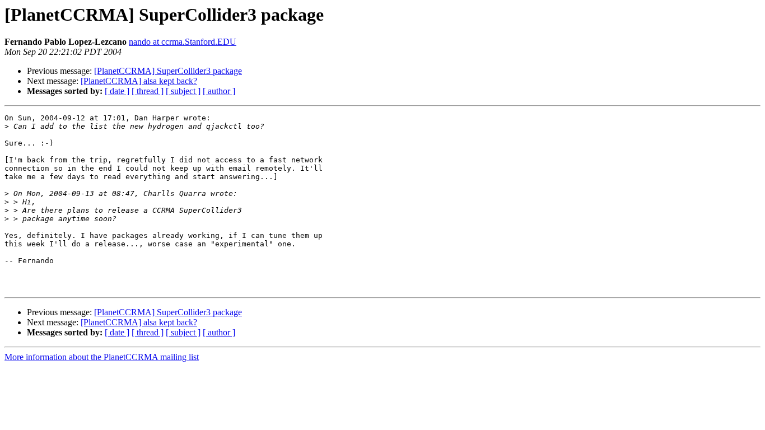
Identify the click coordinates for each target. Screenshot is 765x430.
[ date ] (117, 91)
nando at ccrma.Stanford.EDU (182, 41)
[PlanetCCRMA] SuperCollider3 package (168, 71)
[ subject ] (183, 91)
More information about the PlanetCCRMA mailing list (101, 357)
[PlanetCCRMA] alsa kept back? (139, 81)
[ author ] (219, 91)
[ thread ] (148, 91)
